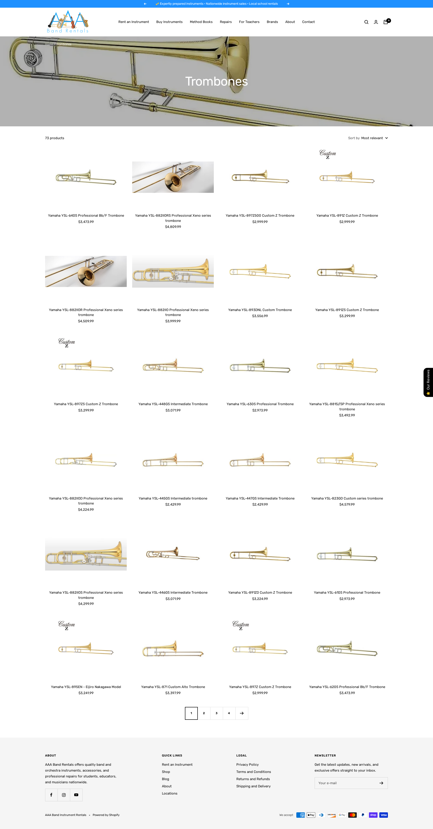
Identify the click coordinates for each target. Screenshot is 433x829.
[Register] (381, 783)
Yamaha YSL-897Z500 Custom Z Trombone (260, 215)
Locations (169, 793)
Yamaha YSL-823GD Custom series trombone (347, 498)
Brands (272, 22)
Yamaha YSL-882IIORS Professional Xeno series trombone (173, 218)
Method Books (201, 22)
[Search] (366, 22)
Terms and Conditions (253, 772)
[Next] (241, 713)
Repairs (226, 22)
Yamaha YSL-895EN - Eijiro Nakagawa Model (86, 687)
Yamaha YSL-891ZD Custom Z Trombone (260, 593)
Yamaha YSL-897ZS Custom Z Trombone (86, 404)
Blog (165, 779)
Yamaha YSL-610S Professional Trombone (347, 593)
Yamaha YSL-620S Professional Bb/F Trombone (347, 687)
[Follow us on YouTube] (76, 795)
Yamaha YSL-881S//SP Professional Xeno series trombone (347, 406)
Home (49, 44)
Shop (166, 772)
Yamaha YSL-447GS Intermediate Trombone (260, 498)
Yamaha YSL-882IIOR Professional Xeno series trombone (86, 312)
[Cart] (385, 22)
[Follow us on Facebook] (51, 795)
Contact (308, 22)
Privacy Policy (247, 765)
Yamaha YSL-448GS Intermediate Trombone (173, 404)
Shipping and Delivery (253, 786)
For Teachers (249, 22)
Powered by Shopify (106, 815)
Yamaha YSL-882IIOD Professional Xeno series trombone (86, 501)
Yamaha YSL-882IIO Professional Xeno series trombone (173, 312)
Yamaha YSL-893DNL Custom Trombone (260, 310)
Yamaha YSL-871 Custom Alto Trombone (173, 687)
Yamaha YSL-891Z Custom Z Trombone (347, 215)
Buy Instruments (169, 22)
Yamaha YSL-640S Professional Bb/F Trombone (86, 215)
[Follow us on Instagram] (64, 795)
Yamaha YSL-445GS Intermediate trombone (173, 498)
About (290, 22)
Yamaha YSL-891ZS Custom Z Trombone (347, 310)
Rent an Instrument (133, 22)
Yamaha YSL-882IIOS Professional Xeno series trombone (86, 595)
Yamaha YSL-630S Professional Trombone (260, 404)
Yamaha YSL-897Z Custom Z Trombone (260, 687)
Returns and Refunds (253, 779)
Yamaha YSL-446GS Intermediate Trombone (172, 593)
